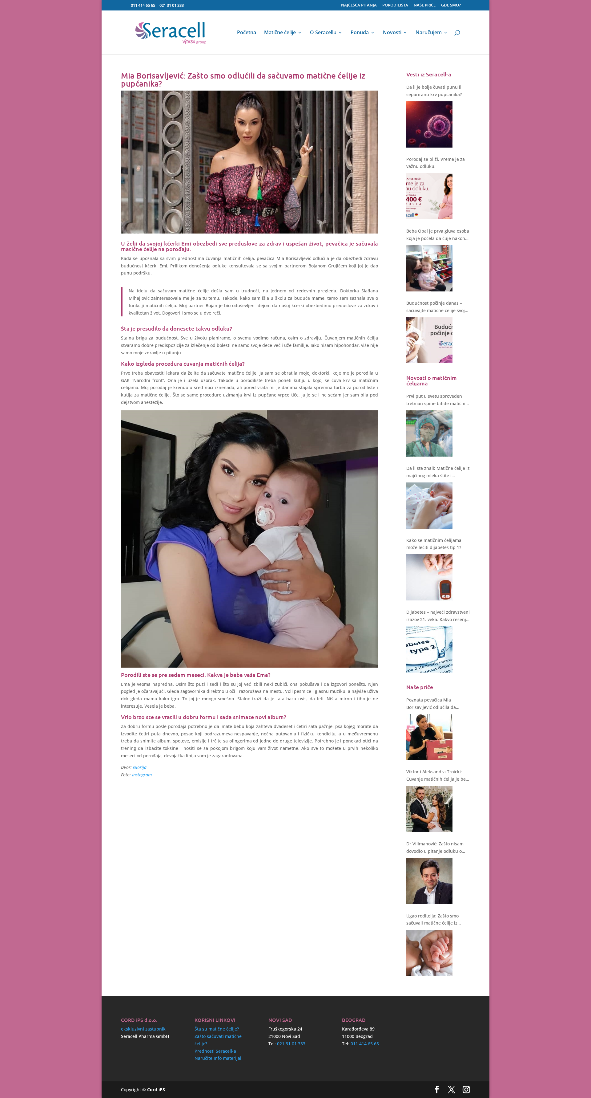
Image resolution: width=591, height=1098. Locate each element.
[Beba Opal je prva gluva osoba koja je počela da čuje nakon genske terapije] (429, 268)
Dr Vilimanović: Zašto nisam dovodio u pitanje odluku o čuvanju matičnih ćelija (435, 848)
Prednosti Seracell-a (215, 1051)
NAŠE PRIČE (425, 5)
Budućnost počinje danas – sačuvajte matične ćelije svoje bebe (436, 307)
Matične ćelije (280, 33)
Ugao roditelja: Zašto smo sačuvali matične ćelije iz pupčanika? (432, 920)
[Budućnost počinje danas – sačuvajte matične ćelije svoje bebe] (429, 340)
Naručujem (429, 33)
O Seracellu (323, 33)
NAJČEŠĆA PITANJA (359, 5)
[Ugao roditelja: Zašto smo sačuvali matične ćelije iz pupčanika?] (429, 953)
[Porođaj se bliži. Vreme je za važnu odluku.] (429, 196)
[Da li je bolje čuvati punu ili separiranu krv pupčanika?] (429, 124)
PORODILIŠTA (395, 5)
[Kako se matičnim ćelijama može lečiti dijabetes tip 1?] (429, 577)
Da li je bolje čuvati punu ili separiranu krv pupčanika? (434, 90)
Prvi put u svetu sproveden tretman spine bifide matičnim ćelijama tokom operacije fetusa (437, 400)
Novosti (392, 33)
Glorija (140, 767)
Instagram (142, 775)
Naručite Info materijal (218, 1058)
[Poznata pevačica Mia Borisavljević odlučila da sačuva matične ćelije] (429, 737)
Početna (246, 33)
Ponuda (360, 33)
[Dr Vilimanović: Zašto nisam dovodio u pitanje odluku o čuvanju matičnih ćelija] (429, 881)
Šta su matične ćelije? (217, 1029)
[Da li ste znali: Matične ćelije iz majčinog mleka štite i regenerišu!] (429, 505)
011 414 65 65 (143, 5)
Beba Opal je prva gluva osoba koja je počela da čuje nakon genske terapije (437, 235)
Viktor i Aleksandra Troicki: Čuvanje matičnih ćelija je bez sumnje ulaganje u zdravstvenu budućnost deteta (437, 776)
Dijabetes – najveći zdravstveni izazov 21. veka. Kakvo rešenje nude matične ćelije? (438, 616)
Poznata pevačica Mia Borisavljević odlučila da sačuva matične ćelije (431, 704)
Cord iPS (156, 1089)
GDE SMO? (451, 5)
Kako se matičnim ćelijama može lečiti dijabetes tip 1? (433, 544)
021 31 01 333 (171, 5)
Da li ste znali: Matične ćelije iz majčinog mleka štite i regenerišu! (438, 472)
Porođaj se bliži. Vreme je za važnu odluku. (435, 162)
